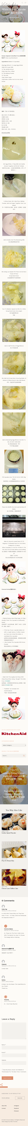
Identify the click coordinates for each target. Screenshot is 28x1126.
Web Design (5, 1121)
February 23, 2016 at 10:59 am (9, 910)
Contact (4, 1108)
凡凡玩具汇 (7, 681)
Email (4, 1052)
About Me (4, 1105)
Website (4, 1060)
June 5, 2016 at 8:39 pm (7, 981)
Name (4, 1044)
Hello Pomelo (13, 1121)
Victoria (6, 999)
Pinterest (16, 1111)
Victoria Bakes (8, 929)
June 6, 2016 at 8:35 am (10, 1001)
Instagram (16, 1105)
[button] (25, 2)
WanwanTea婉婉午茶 (8, 948)
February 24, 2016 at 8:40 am (9, 965)
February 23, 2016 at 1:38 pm (9, 950)
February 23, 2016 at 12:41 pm (11, 930)
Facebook (16, 1108)
